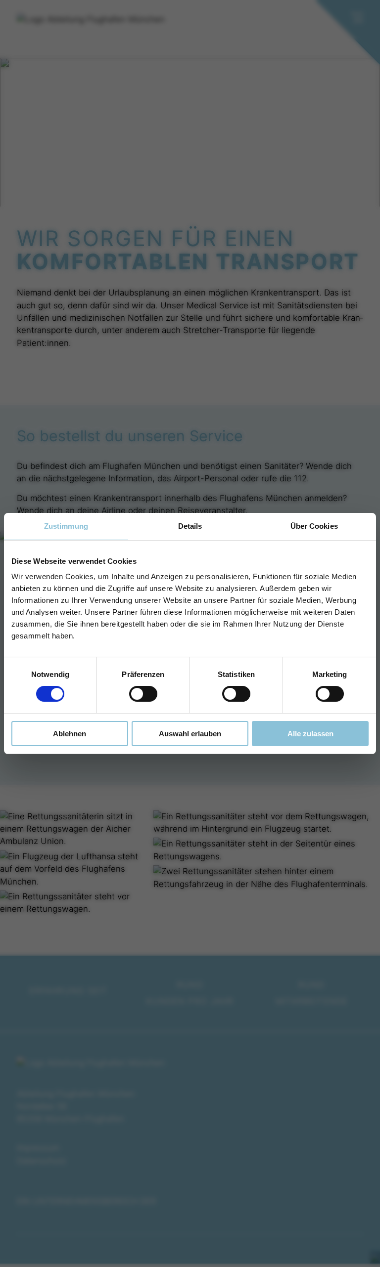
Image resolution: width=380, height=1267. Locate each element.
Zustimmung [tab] (66, 526)
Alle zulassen (310, 733)
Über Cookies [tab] (314, 526)
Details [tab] (190, 526)
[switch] (143, 694)
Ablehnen (69, 733)
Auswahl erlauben (190, 733)
